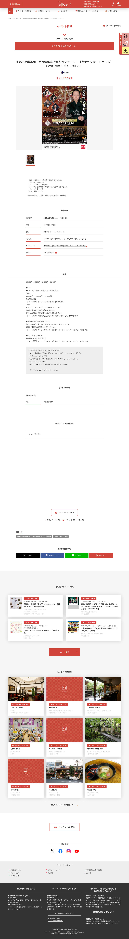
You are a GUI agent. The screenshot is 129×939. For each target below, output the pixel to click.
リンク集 (88, 873)
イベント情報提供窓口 (55, 921)
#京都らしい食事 (61, 710)
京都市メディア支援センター (95, 919)
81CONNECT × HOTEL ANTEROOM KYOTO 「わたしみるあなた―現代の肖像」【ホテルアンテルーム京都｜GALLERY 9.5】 (99, 606)
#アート (39, 636)
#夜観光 (48, 536)
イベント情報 (15, 18)
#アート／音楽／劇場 (23, 536)
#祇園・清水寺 (24, 713)
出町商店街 (53, 790)
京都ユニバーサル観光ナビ (95, 896)
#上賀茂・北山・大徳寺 (61, 536)
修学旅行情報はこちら (90, 4)
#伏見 (12, 754)
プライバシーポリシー (54, 870)
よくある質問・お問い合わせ (64, 913)
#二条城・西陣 (39, 614)
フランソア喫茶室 (17, 707)
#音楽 (102, 634)
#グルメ (13, 710)
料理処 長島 (91, 790)
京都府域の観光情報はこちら (92, 6)
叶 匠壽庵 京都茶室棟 (95, 749)
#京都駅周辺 (85, 614)
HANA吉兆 (53, 707)
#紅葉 (108, 751)
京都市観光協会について (91, 2)
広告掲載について (54, 918)
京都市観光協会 (52, 896)
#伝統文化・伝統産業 (30, 612)
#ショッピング (15, 751)
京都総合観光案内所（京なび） (18, 896)
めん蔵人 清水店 (55, 749)
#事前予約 (52, 710)
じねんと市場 (15, 749)
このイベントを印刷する (113, 26)
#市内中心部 (85, 636)
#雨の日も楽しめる (38, 536)
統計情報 (50, 873)
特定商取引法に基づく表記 (94, 870)
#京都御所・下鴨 (29, 614)
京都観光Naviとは (16, 870)
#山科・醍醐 (91, 795)
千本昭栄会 (15, 790)
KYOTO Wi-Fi (15, 876)
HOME (9, 18)
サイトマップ (14, 873)
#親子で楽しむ (28, 609)
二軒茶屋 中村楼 (93, 707)
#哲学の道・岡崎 (92, 754)
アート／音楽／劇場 (24, 18)
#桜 (104, 751)
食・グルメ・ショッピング (20, 704)
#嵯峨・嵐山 (28, 638)
